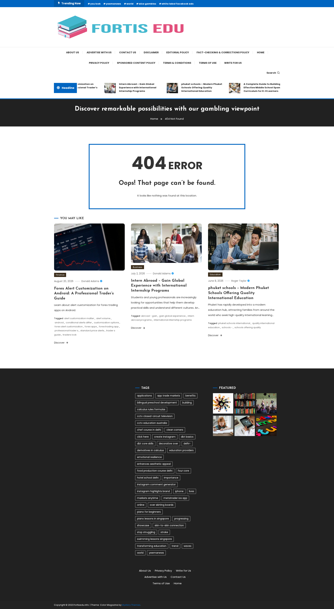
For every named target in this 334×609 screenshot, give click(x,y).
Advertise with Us (99, 52)
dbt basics (187, 436)
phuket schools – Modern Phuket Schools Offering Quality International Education (194, 87)
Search (271, 73)
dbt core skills (145, 443)
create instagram (165, 436)
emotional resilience (149, 457)
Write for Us (233, 63)
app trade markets (168, 395)
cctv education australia (152, 423)
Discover (59, 342)
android (59, 322)
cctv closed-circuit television (155, 416)
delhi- (187, 443)
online (140, 505)
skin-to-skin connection (169, 525)
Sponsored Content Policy (136, 63)
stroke (164, 532)
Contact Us (127, 52)
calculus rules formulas (151, 409)
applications (144, 395)
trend (175, 546)
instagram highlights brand (153, 491)
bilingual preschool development (157, 402)
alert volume (103, 318)
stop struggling (146, 532)
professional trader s (66, 330)
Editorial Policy (177, 52)
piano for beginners (149, 512)
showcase (143, 525)
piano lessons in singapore (153, 518)
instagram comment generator (156, 484)
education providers (181, 450)
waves (187, 546)
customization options (106, 322)
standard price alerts (92, 330)
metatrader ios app (175, 498)
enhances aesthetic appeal (154, 464)
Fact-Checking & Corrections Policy (223, 52)
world (129, 3)
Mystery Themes (131, 605)
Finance (60, 274)
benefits (190, 395)
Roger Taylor (238, 281)
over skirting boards (161, 505)
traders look (70, 334)
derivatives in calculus (150, 450)
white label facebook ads (178, 3)
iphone (179, 491)
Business (137, 267)
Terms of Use (208, 63)
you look (95, 3)
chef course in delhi (149, 429)
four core (183, 470)
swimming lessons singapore (154, 539)
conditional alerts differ (79, 322)
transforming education (151, 546)
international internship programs (173, 320)
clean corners (174, 429)
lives (191, 491)
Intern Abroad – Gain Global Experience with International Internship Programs (130, 87)
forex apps (91, 326)
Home (260, 52)
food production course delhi (154, 470)
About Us (72, 52)
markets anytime (147, 498)
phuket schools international (234, 323)
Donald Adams (90, 281)
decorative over (168, 443)
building (187, 402)
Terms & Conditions (177, 63)
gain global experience (172, 316)
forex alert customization (69, 326)
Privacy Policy (99, 63)
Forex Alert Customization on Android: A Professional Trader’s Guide (84, 293)
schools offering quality (247, 327)
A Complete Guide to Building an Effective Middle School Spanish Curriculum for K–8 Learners (257, 87)
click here (143, 436)
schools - (227, 327)
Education (215, 274)
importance (171, 477)
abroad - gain (149, 316)
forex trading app (109, 326)
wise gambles (147, 3)
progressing (181, 518)
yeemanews (113, 3)
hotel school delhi (147, 477)
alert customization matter (79, 318)
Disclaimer (151, 52)
